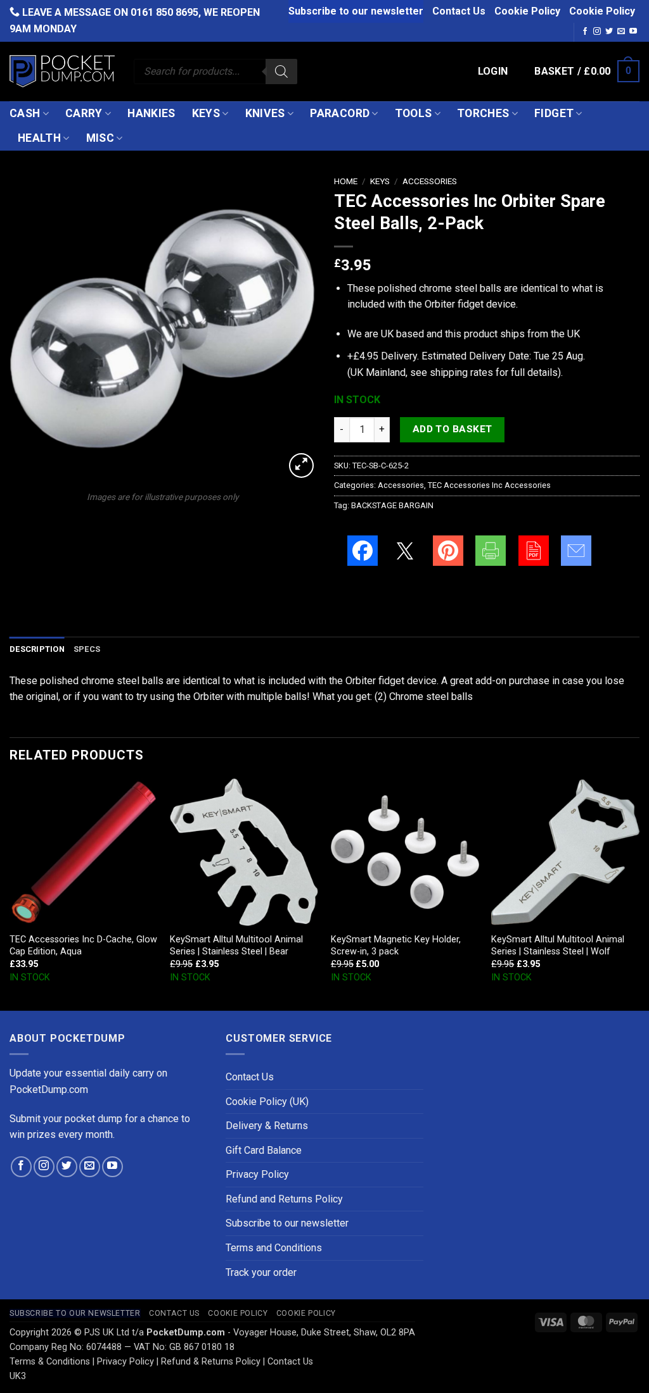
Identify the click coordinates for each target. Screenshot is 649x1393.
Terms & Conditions (50, 1361)
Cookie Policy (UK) (267, 1102)
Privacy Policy (257, 1174)
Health (39, 138)
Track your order (261, 1272)
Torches (483, 113)
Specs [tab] (87, 649)
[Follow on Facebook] (585, 31)
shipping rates (461, 372)
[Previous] (10, 893)
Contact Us (458, 11)
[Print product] (490, 550)
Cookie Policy (527, 11)
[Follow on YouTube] (633, 31)
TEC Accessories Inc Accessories (489, 485)
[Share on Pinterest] (448, 550)
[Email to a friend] (576, 550)
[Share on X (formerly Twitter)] (405, 550)
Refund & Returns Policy (210, 1361)
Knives (265, 113)
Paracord (339, 113)
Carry (84, 113)
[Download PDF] (533, 550)
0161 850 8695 (164, 12)
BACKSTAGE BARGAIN (392, 505)
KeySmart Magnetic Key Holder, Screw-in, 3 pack (396, 945)
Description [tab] (37, 649)
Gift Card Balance (264, 1150)
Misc (100, 138)
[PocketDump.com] (62, 71)
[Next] (638, 893)
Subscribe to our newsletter (355, 11)
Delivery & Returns (267, 1126)
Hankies (151, 113)
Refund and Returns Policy (284, 1199)
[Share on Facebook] (362, 550)
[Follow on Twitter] (609, 31)
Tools (413, 113)
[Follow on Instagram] (597, 31)
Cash (25, 113)
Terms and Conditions (274, 1248)
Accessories (429, 181)
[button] (493, 71)
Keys (206, 113)
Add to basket (452, 429)
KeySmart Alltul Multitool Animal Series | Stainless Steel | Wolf (557, 945)
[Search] (281, 71)
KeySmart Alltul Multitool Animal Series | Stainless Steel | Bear (236, 945)
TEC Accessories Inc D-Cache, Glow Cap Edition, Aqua (83, 945)
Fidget (554, 113)
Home (345, 181)
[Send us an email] (621, 31)
